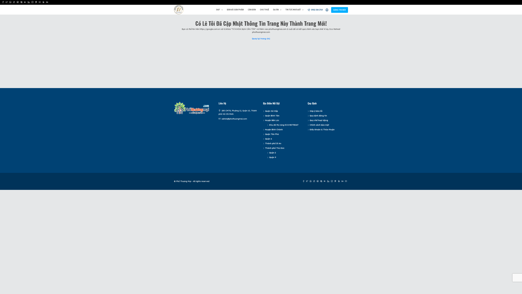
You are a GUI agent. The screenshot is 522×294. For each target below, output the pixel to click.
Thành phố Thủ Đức (274, 148)
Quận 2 (272, 152)
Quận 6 (268, 139)
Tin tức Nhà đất (293, 10)
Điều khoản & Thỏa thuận (322, 129)
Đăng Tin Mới (339, 10)
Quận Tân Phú (272, 134)
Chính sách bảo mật (319, 125)
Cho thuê (264, 10)
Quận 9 (272, 157)
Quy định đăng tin (318, 115)
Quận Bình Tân (272, 115)
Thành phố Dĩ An (273, 143)
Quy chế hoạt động (319, 120)
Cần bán (252, 10)
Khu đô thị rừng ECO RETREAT (284, 125)
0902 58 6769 (317, 10)
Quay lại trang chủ (261, 38)
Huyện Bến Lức (272, 120)
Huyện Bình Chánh (274, 129)
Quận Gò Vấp (271, 111)
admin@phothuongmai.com (234, 119)
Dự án (276, 10)
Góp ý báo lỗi (316, 111)
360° (218, 10)
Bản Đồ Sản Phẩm (235, 10)
